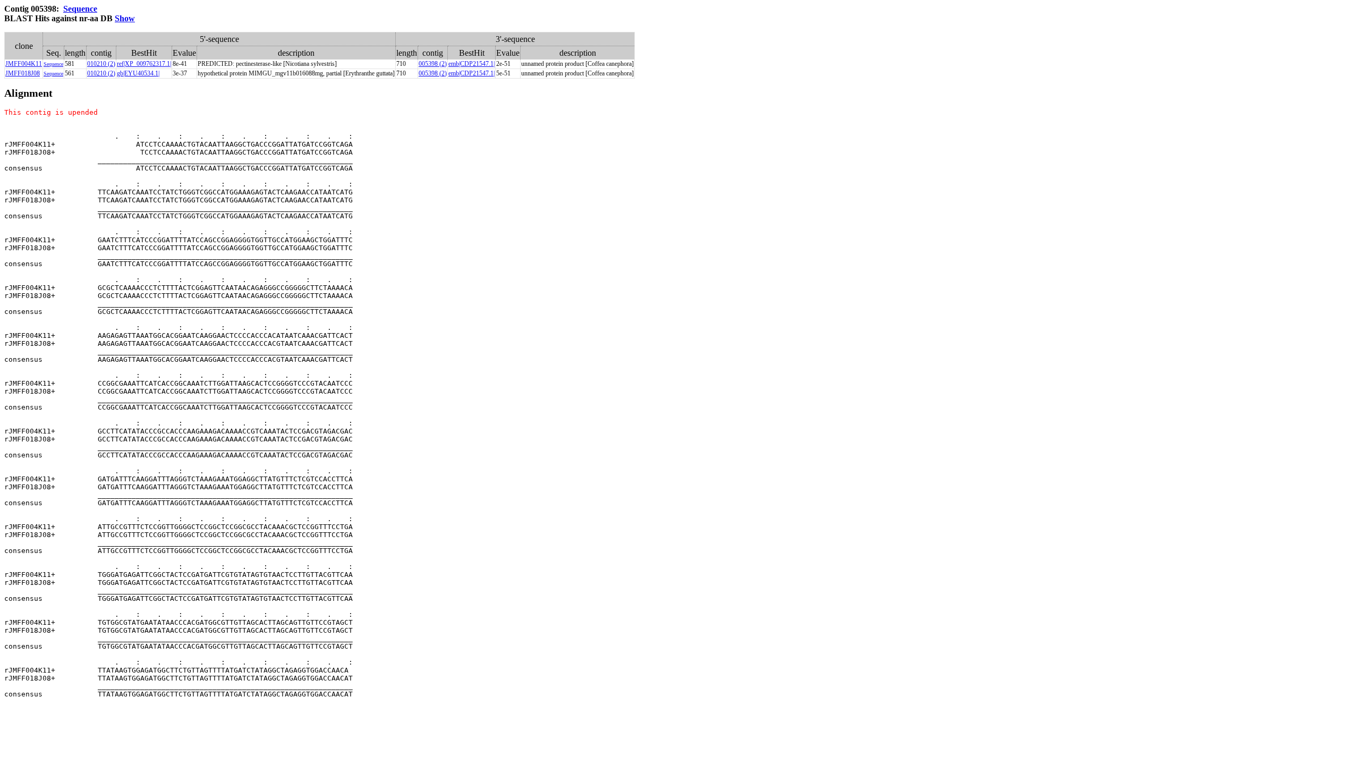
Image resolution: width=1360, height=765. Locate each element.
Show (125, 18)
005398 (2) (433, 63)
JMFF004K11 (23, 63)
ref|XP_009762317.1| (144, 63)
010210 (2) (101, 63)
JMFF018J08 (22, 73)
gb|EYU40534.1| (138, 73)
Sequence (80, 8)
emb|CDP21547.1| (471, 63)
